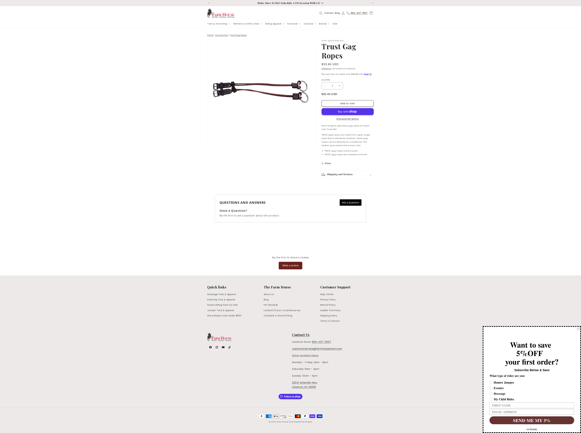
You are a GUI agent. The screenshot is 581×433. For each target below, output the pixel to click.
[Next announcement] (372, 3)
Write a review (290, 265)
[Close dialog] (578, 328)
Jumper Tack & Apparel (220, 310)
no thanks (532, 429)
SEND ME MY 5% (532, 420)
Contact (329, 13)
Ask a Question (350, 202)
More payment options (347, 119)
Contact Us (301, 335)
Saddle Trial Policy (330, 310)
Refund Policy (328, 305)
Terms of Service (330, 320)
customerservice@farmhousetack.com (317, 348)
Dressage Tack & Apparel (221, 294)
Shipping (326, 68)
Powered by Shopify (303, 422)
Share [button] (328, 163)
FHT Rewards (271, 305)
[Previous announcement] (208, 3)
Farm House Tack (285, 422)
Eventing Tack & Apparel (221, 299)
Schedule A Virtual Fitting (278, 315)
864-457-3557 (321, 342)
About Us (269, 294)
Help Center (327, 294)
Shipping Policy (328, 315)
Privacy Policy (328, 299)
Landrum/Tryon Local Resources (282, 310)
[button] (218, 24)
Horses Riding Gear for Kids (222, 305)
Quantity (326, 79)
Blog (337, 13)
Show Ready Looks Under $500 (224, 315)
